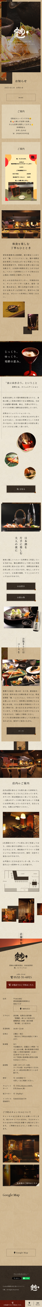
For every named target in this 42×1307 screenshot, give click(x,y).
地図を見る (26, 1009)
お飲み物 (21, 597)
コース (21, 731)
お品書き (21, 586)
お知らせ (19, 87)
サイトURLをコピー (20, 1274)
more (21, 97)
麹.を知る (21, 489)
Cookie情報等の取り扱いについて (13, 1286)
